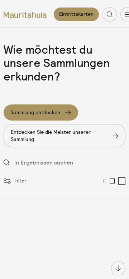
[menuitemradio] (104, 181)
